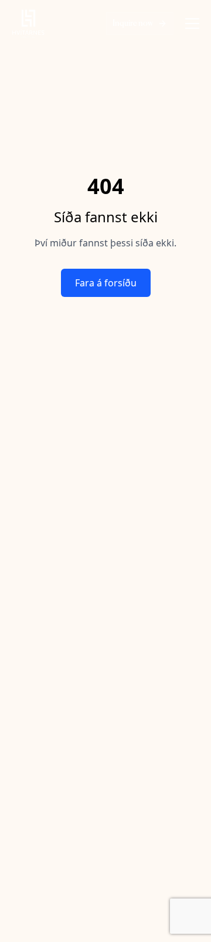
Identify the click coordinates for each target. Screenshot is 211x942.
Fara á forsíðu (106, 282)
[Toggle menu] (192, 23)
